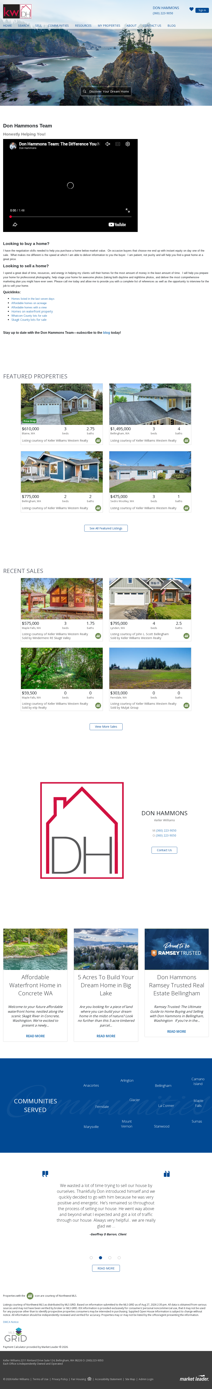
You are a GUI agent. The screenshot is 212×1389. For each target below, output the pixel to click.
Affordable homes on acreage (29, 303)
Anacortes (91, 1085)
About (131, 25)
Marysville (91, 1126)
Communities (58, 25)
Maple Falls (198, 1103)
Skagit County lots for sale (29, 320)
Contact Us (152, 25)
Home (7, 25)
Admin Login (146, 1379)
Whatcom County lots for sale (29, 315)
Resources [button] (83, 25)
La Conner (166, 1105)
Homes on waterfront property (32, 311)
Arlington (127, 1080)
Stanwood (161, 1126)
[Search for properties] (84, 91)
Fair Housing (78, 1379)
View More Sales (106, 726)
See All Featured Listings (106, 528)
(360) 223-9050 (163, 13)
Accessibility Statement (108, 1379)
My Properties (109, 25)
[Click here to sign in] (191, 10)
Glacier (134, 1099)
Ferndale (102, 1106)
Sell (38, 25)
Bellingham (163, 1085)
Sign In (202, 10)
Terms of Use (40, 1379)
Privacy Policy (60, 1379)
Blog (171, 25)
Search (23, 25)
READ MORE (106, 1268)
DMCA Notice (11, 1322)
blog (106, 332)
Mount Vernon (126, 1124)
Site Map (130, 1379)
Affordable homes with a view (29, 307)
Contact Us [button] (164, 850)
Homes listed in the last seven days (32, 298)
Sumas (197, 1121)
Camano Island (198, 1081)
